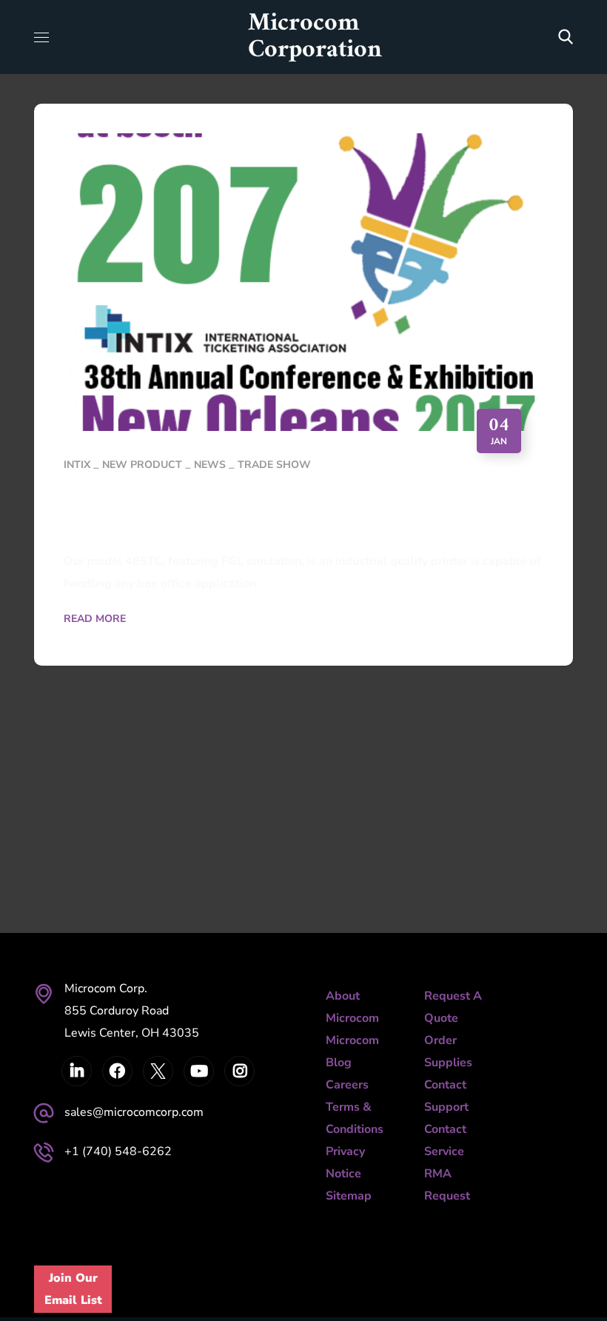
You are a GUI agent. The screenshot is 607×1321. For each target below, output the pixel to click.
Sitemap (349, 1196)
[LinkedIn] (76, 1071)
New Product (142, 465)
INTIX (77, 465)
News (210, 465)
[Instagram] (239, 1071)
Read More (95, 619)
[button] (565, 37)
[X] (158, 1071)
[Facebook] (117, 1071)
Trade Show (274, 465)
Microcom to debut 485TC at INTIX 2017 (272, 513)
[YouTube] (199, 1071)
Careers (347, 1085)
